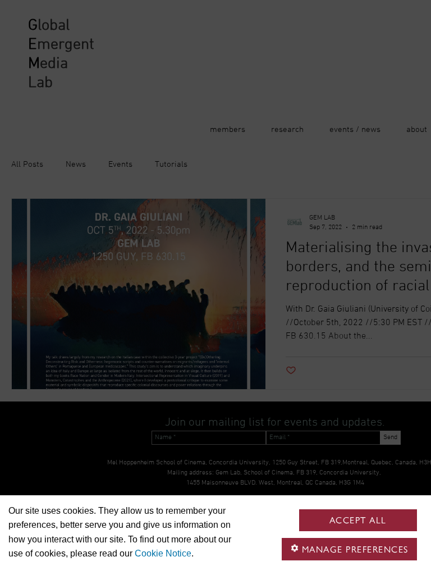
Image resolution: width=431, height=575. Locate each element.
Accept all (358, 520)
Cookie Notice (163, 553)
